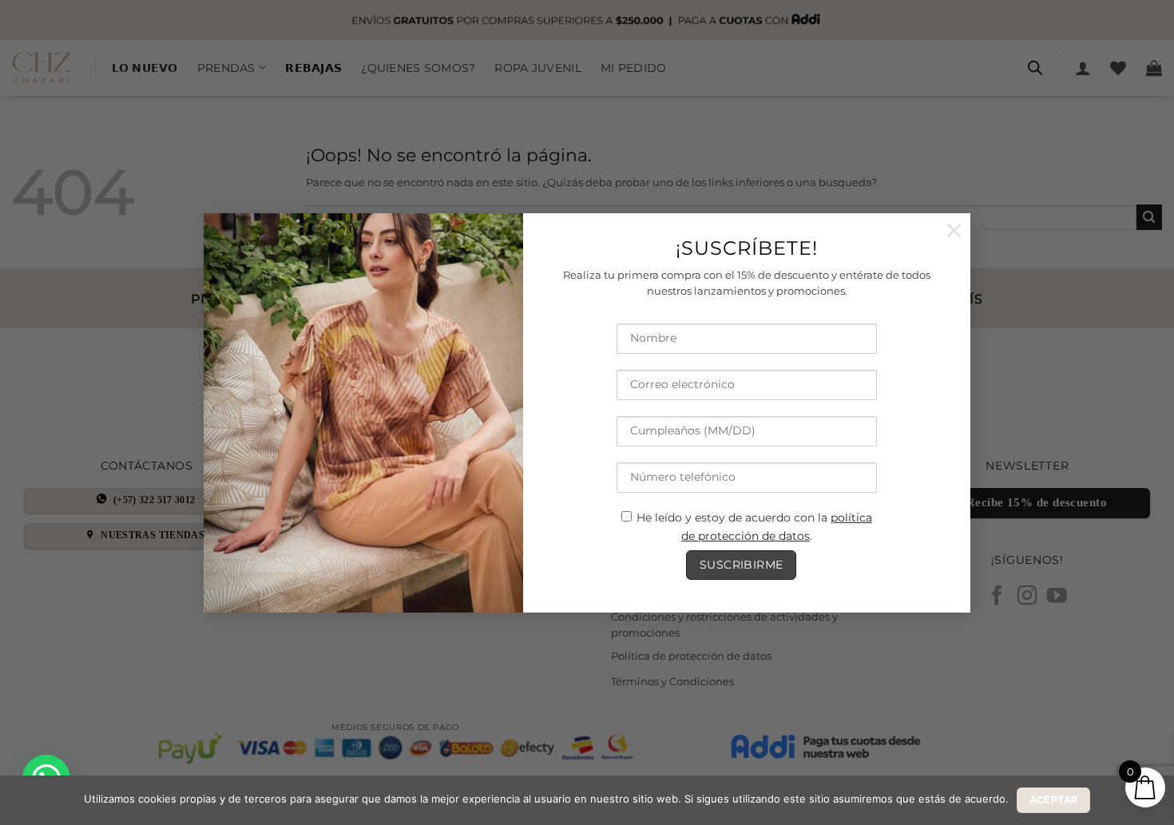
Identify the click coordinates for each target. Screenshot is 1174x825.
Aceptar (1053, 800)
